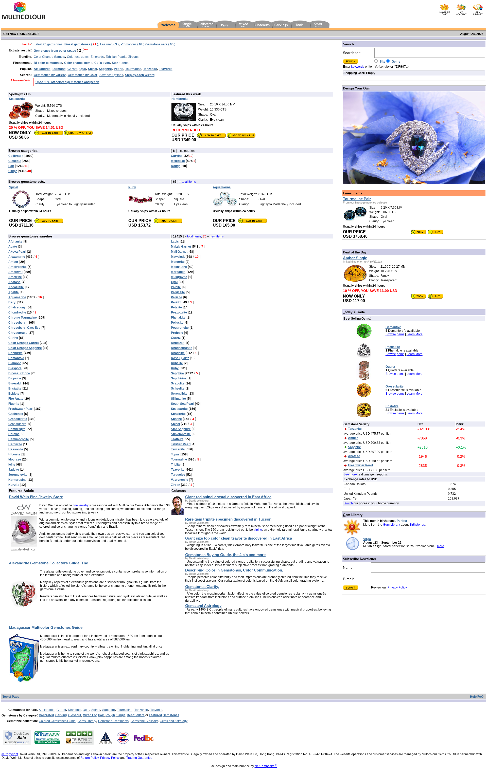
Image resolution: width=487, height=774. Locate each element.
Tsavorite (156, 710)
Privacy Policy (397, 587)
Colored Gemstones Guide (57, 721)
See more (350, 474)
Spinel (95, 710)
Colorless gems (78, 57)
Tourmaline (124, 710)
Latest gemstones (48, 44)
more (440, 546)
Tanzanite (141, 710)
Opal (86, 710)
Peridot (402, 521)
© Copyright (10, 754)
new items (217, 236)
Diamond (74, 710)
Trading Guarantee (139, 758)
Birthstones (417, 524)
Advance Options (111, 75)
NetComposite (266, 766)
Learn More (415, 334)
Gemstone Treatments (113, 721)
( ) (81, 44)
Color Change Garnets (49, 57)
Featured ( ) (109, 44)
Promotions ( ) (132, 44)
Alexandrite (47, 710)
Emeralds (97, 57)
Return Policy (89, 758)
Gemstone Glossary (144, 721)
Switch (348, 503)
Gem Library (391, 524)
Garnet (61, 710)
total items (189, 181)
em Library (352, 515)
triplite (258, 529)
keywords (357, 66)
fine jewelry (81, 505)
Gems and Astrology (173, 721)
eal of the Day (355, 252)
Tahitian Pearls (116, 57)
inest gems (352, 193)
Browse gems (395, 334)
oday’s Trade (354, 312)
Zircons (133, 57)
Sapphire (108, 710)
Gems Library (87, 721)
